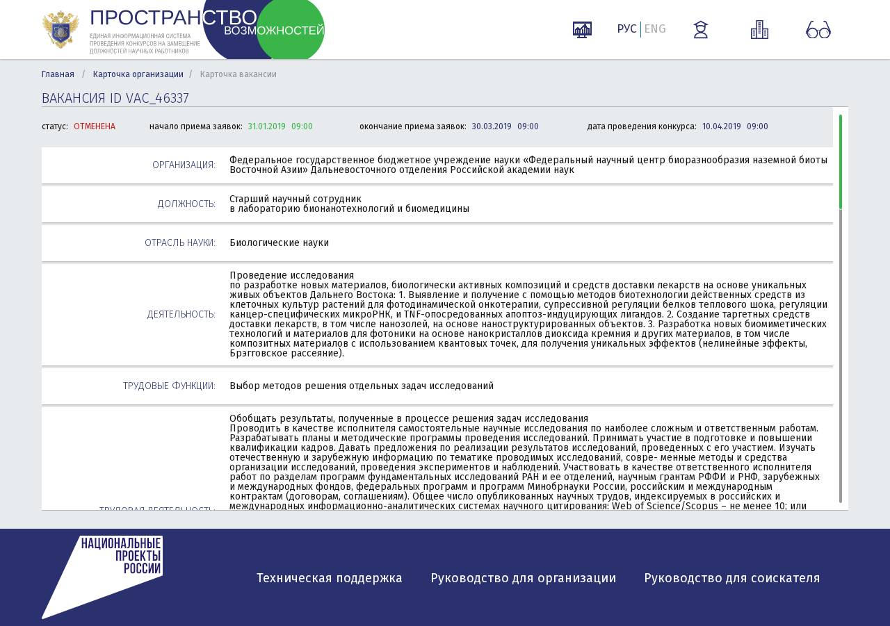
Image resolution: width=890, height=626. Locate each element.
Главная (58, 74)
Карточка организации (138, 74)
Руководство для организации (523, 578)
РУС (627, 29)
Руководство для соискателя (732, 578)
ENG (655, 29)
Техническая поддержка (330, 578)
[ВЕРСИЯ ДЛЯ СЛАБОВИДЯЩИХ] (818, 30)
